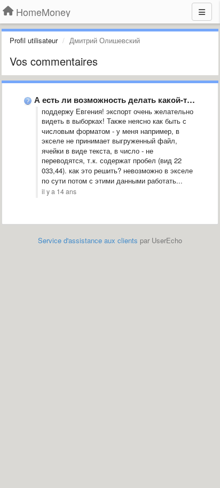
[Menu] (202, 12)
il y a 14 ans (59, 191)
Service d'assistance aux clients (88, 240)
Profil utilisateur (34, 40)
